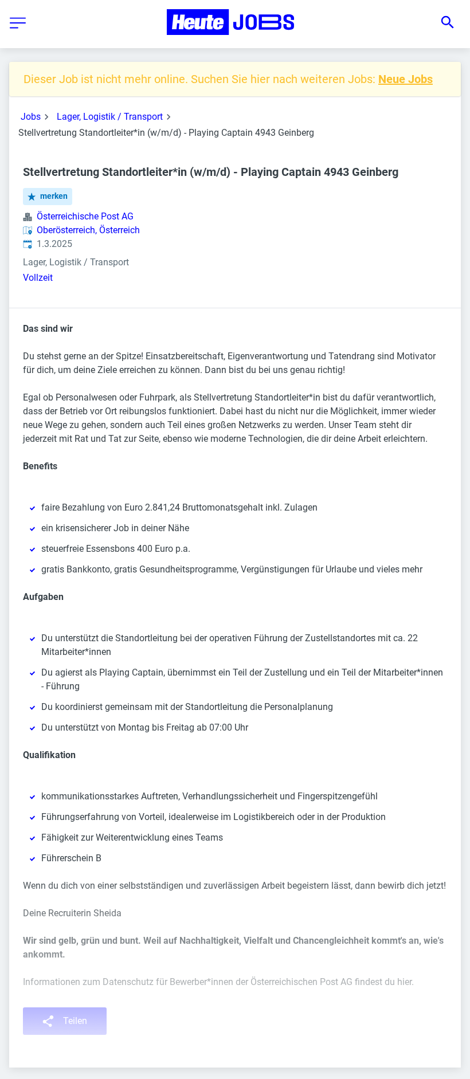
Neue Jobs (405, 79)
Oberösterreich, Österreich (88, 230)
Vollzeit (38, 277)
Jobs (31, 116)
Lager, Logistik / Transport (110, 116)
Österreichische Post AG (85, 216)
